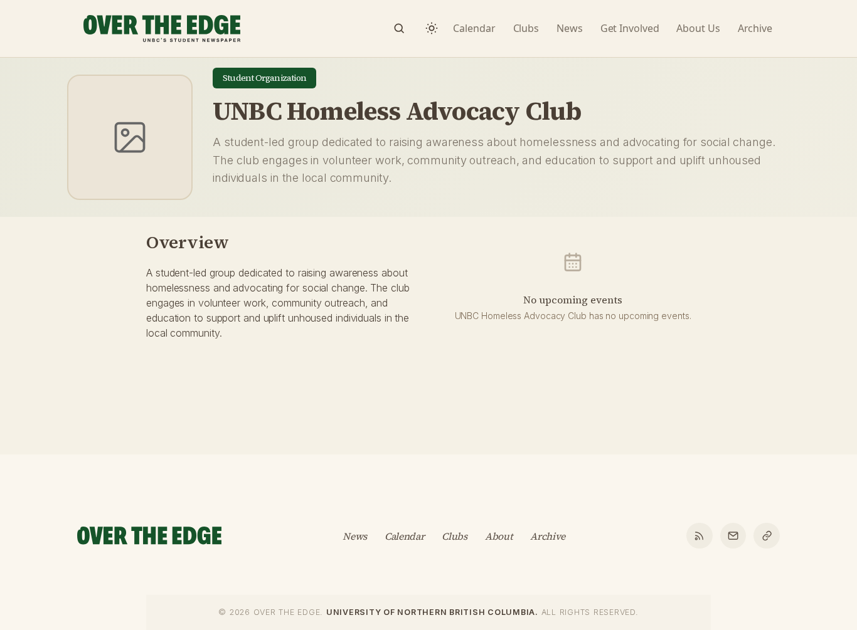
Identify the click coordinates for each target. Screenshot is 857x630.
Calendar (405, 536)
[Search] (399, 28)
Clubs (454, 536)
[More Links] (766, 536)
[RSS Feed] (699, 536)
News (355, 536)
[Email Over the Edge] (733, 536)
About (499, 536)
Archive (547, 536)
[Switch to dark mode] (431, 28)
